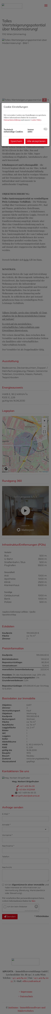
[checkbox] (45, 129)
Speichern (16, 141)
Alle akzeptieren (36, 141)
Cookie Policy (36, 120)
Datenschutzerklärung (12, 120)
